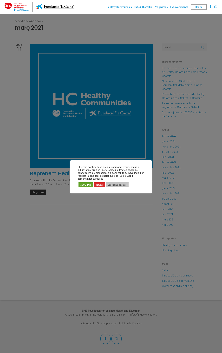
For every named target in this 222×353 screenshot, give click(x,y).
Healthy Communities (119, 7)
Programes (161, 7)
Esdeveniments (179, 7)
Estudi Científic (143, 7)
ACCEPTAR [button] (85, 185)
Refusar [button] (99, 185)
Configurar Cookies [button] (117, 185)
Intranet (198, 7)
